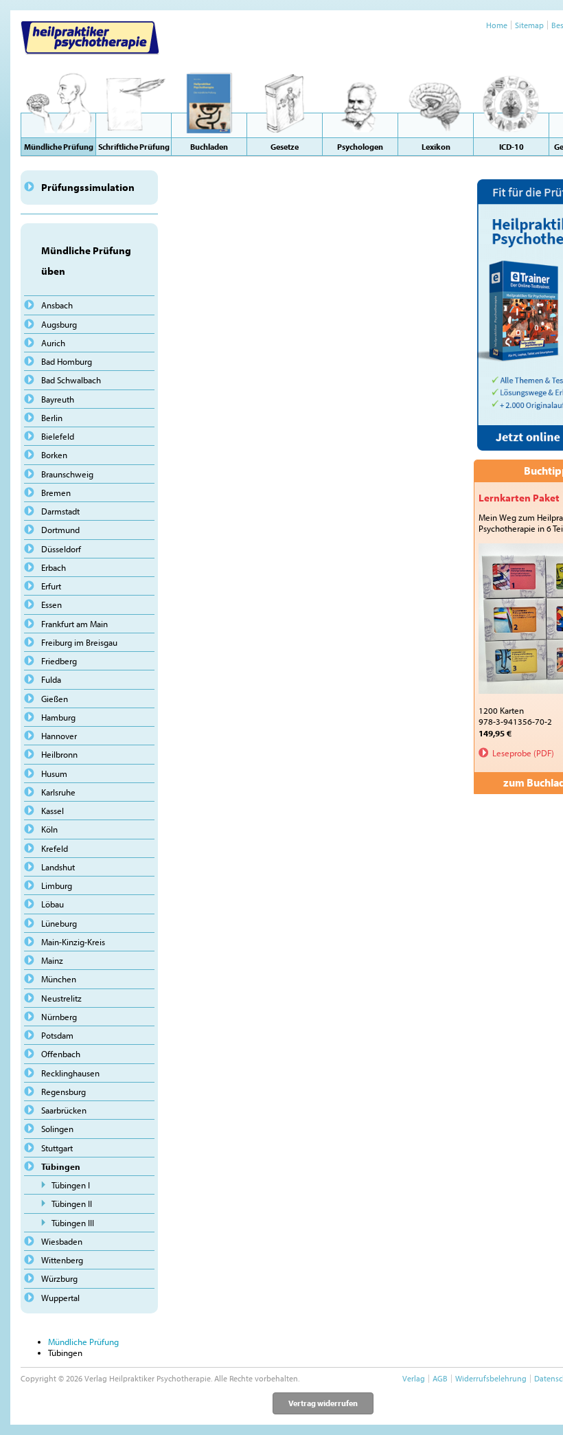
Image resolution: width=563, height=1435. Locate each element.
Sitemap (529, 25)
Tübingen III (72, 1222)
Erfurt (51, 585)
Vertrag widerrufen (323, 1403)
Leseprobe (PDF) (523, 752)
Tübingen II (71, 1203)
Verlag (413, 1378)
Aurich (53, 342)
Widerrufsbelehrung (491, 1378)
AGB (440, 1378)
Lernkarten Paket (519, 497)
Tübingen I (70, 1184)
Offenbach (60, 1053)
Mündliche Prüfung (83, 1341)
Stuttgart (57, 1147)
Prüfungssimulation (88, 187)
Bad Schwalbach (71, 379)
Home (496, 25)
